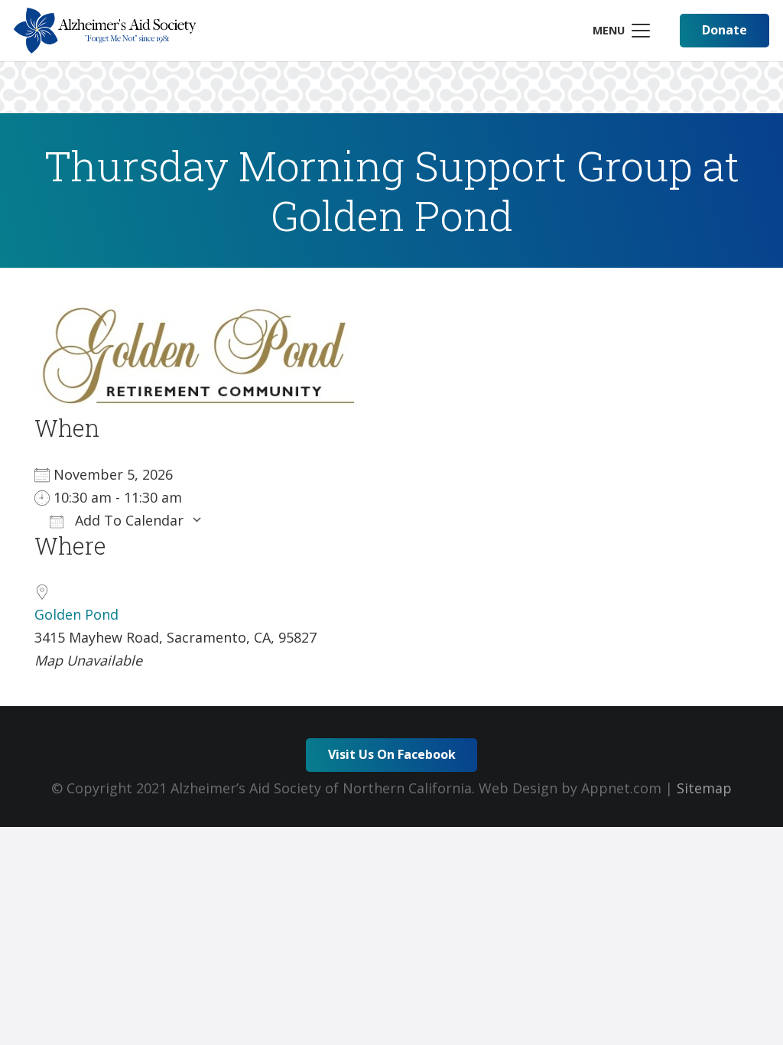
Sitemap (704, 788)
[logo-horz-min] (105, 31)
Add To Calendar (127, 520)
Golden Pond (76, 614)
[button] (621, 30)
